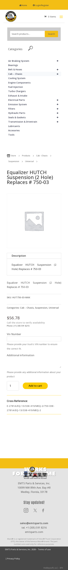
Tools (11, 134)
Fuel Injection (15, 86)
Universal (29, 161)
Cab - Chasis (42, 155)
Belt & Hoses (33, 69)
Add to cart (35, 385)
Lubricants (14, 126)
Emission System (33, 104)
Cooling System (16, 78)
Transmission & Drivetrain (33, 122)
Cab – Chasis (33, 74)
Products (26, 155)
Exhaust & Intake (17, 95)
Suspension (13, 161)
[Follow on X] (35, 510)
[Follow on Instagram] (26, 510)
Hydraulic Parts (33, 113)
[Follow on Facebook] (43, 510)
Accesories (14, 130)
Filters (33, 109)
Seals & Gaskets (33, 117)
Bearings (13, 65)
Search (51, 33)
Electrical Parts (33, 100)
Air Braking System (33, 61)
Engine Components (19, 82)
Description (19, 255)
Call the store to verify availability (26, 322)
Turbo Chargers (17, 91)
